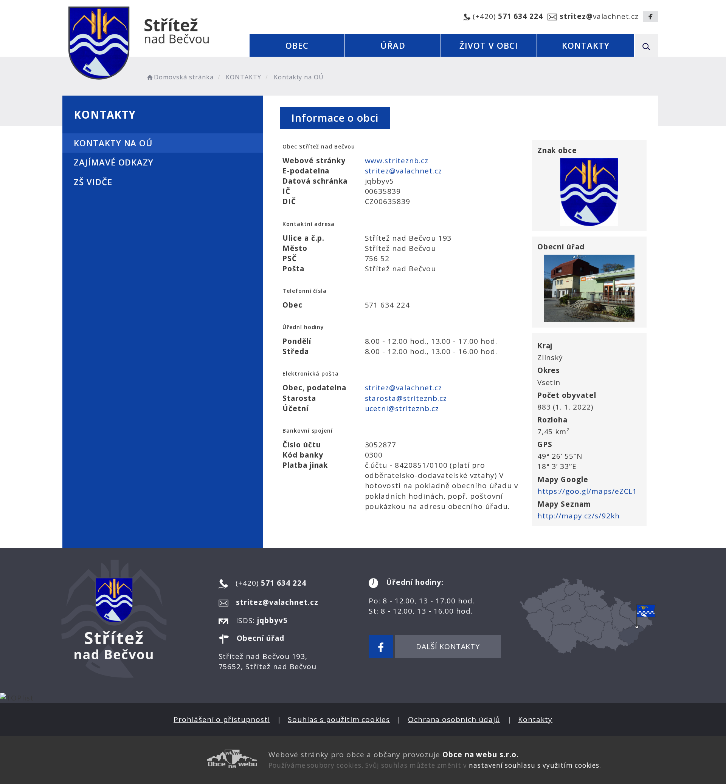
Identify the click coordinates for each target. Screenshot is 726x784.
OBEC (297, 45)
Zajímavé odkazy (114, 162)
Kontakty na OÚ (113, 142)
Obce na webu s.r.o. (480, 754)
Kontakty (535, 719)
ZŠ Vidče (93, 181)
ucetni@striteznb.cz (402, 408)
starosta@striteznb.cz (406, 398)
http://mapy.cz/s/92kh (578, 516)
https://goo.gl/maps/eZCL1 (587, 491)
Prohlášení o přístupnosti (222, 719)
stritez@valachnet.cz (403, 171)
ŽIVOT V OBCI (488, 45)
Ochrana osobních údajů (454, 719)
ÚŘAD (392, 45)
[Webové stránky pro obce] (162, 759)
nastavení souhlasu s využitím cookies (534, 765)
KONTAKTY (586, 45)
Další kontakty (448, 646)
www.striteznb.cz (396, 160)
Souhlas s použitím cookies (339, 719)
